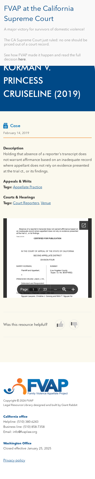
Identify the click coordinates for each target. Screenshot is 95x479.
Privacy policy (14, 460)
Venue (46, 203)
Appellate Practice (27, 187)
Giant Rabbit (69, 405)
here (22, 59)
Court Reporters (26, 203)
